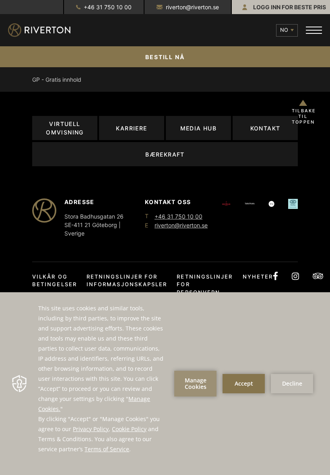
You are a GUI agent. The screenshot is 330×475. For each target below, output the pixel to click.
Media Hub (198, 128)
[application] (165, 383)
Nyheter (258, 276)
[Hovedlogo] (46, 30)
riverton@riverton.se (192, 7)
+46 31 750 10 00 (108, 7)
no (284, 30)
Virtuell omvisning (65, 128)
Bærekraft (165, 154)
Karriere (131, 128)
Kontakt (265, 128)
